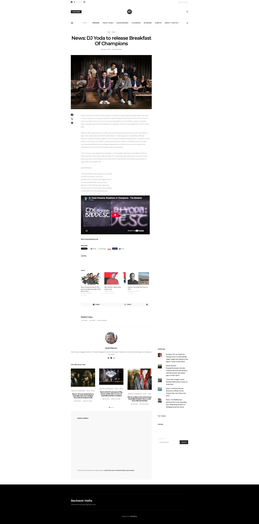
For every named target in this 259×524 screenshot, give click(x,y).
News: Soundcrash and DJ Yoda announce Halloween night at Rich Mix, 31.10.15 (91, 289)
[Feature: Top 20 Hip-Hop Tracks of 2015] (138, 278)
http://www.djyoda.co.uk (89, 239)
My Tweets (162, 416)
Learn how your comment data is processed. (119, 470)
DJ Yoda (84, 320)
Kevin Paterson (111, 348)
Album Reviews (122, 23)
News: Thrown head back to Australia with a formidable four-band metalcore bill (84, 49)
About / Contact (183, 2)
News (85, 23)
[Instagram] (84, 2)
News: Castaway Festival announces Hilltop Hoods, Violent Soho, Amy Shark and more (176, 49)
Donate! (158, 23)
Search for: (161, 438)
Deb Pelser (77, 401)
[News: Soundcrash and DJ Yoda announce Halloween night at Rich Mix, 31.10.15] (91, 278)
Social (160, 424)
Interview (148, 23)
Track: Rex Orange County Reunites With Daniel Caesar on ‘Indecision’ (177, 381)
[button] (187, 23)
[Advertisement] (175, 465)
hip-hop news (102, 320)
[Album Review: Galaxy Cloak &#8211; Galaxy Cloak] (115, 278)
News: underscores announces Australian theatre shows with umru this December (130, 49)
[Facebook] (71, 2)
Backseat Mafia (81, 500)
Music (109, 32)
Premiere (95, 23)
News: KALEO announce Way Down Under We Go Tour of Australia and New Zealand (107, 49)
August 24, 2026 (87, 401)
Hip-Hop (92, 320)
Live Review (136, 23)
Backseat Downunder (78, 390)
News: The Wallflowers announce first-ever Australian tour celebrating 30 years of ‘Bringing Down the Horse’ (153, 50)
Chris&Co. (133, 516)
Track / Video (107, 23)
